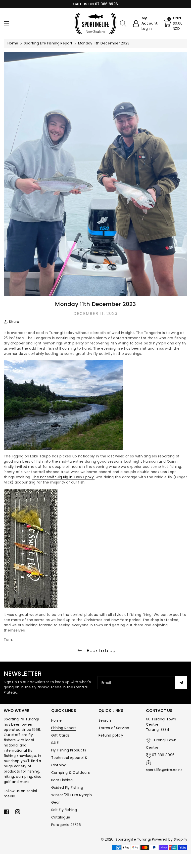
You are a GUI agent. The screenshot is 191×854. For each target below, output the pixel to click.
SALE (55, 742)
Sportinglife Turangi (133, 839)
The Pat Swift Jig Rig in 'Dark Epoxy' (63, 477)
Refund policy (110, 735)
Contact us (159, 710)
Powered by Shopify (169, 839)
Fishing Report (63, 727)
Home (12, 43)
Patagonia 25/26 (66, 824)
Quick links (63, 710)
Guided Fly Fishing (67, 787)
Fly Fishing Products (68, 750)
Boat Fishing (62, 780)
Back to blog (101, 650)
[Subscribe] (181, 682)
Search (104, 720)
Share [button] (14, 321)
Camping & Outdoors (70, 772)
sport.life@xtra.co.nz (164, 769)
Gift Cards (60, 735)
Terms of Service (113, 727)
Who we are (16, 710)
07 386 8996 (163, 754)
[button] (9, 23)
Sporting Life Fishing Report (48, 43)
